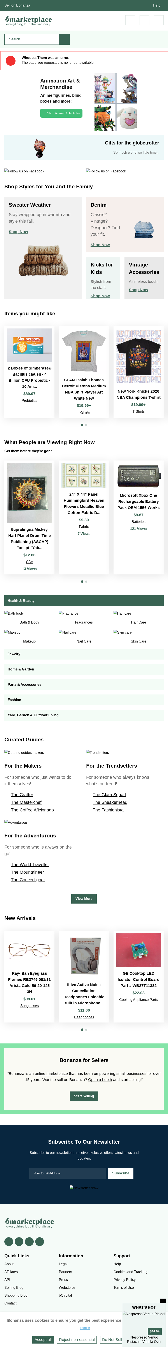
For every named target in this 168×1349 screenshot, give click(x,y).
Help (156, 5)
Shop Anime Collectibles (63, 113)
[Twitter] (19, 1241)
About (9, 1264)
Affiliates (11, 1272)
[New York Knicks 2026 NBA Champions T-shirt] (138, 372)
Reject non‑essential (77, 1339)
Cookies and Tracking (130, 1272)
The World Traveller (30, 864)
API (7, 1280)
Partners (65, 1272)
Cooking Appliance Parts (138, 1000)
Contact (10, 1303)
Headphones (84, 1017)
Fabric (84, 527)
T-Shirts (84, 412)
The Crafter (22, 794)
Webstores (67, 1287)
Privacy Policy (125, 1280)
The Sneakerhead (110, 802)
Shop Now (18, 232)
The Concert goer (28, 879)
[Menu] (159, 20)
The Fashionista (108, 810)
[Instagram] (39, 1241)
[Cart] (130, 20)
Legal (63, 1264)
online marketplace (51, 1073)
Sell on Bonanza (17, 5)
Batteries (138, 522)
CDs (29, 562)
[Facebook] (8, 1241)
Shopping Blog (16, 1295)
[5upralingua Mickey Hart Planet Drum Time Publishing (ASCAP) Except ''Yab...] (29, 517)
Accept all (43, 1339)
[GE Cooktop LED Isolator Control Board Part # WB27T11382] (138, 976)
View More (84, 898)
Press (63, 1280)
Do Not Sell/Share (118, 1339)
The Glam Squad (109, 794)
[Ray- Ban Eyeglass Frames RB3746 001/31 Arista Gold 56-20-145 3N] (29, 976)
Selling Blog (13, 1287)
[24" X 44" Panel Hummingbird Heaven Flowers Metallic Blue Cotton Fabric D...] (84, 517)
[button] (82, 425)
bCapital (65, 1295)
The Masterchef (26, 802)
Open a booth (100, 1079)
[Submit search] (64, 39)
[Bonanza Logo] (28, 20)
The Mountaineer (27, 872)
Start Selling (84, 1096)
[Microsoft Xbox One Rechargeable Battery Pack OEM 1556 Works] (138, 517)
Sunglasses (29, 1006)
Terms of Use (124, 1287)
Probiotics (29, 400)
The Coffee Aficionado (32, 810)
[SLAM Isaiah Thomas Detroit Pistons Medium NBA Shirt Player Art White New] (84, 372)
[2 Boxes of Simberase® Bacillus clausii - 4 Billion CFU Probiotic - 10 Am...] (29, 372)
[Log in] (144, 20)
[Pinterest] (29, 1241)
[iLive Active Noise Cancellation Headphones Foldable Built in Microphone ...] (84, 976)
